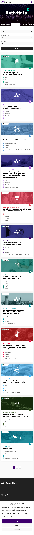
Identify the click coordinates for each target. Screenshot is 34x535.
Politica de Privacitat (14, 533)
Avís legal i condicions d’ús (25, 533)
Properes (16, 25)
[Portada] (6, 2)
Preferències (17, 529)
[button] (31, 504)
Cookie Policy (6, 533)
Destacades (5, 25)
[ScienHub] (9, 482)
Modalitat (5, 35)
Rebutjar (17, 525)
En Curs (25, 25)
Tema (3, 29)
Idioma (3, 41)
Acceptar (17, 521)
